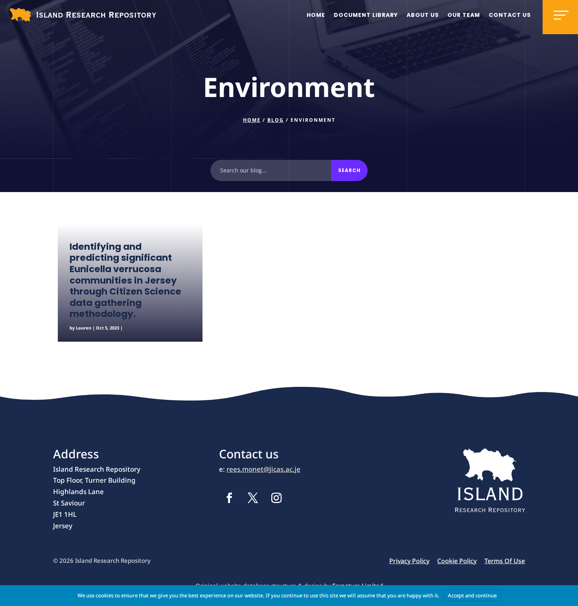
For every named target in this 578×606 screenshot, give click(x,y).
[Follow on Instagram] (276, 498)
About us (423, 15)
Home (316, 15)
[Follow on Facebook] (229, 498)
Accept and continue (472, 595)
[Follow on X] (253, 498)
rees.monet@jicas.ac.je (263, 469)
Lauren (83, 328)
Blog (275, 120)
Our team (463, 15)
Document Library (366, 15)
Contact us (510, 15)
